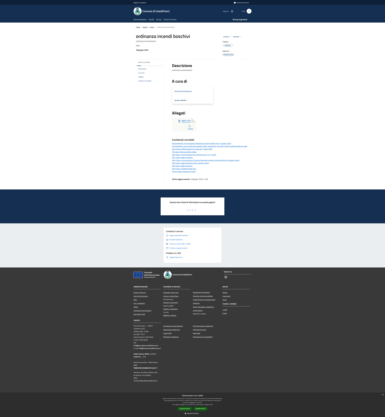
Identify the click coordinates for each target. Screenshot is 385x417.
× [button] (382, 395)
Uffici (135, 300)
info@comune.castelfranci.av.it (150, 348)
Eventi (225, 313)
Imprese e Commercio (170, 302)
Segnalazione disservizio (171, 329)
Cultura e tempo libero (170, 296)
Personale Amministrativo (142, 310)
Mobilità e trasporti (169, 315)
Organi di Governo (140, 292)
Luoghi (225, 309)
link (212, 404)
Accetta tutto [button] (185, 409)
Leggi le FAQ (167, 333)
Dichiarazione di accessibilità (202, 337)
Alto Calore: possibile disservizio (184, 168)
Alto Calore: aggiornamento (182, 157)
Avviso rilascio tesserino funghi (184, 171)
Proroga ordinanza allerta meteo (184, 152)
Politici (136, 307)
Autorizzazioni (198, 310)
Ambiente (196, 303)
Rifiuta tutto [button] (200, 408)
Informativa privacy (199, 329)
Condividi (226, 37)
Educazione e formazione (201, 292)
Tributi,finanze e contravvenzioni (204, 299)
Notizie (225, 292)
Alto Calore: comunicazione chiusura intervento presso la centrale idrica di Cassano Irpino (205, 160)
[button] (192, 413)
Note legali (196, 333)
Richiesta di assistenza (171, 337)
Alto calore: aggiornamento (182, 166)
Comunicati (226, 296)
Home (138, 27)
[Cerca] (249, 11)
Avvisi (152, 27)
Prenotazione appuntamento (173, 326)
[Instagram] (231, 11)
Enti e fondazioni (139, 303)
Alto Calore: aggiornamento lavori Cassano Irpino (190, 163)
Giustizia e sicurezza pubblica (203, 296)
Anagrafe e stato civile (170, 292)
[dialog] (192, 405)
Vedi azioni (236, 37)
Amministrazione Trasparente (203, 326)
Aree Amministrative (141, 296)
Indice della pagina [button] (144, 62)
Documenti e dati (139, 314)
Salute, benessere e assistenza (203, 307)
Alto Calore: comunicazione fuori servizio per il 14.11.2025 (194, 154)
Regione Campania (140, 2)
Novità (145, 27)
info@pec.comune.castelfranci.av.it (146, 345)
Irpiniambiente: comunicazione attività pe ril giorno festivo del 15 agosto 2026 (201, 143)
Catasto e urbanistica (170, 309)
